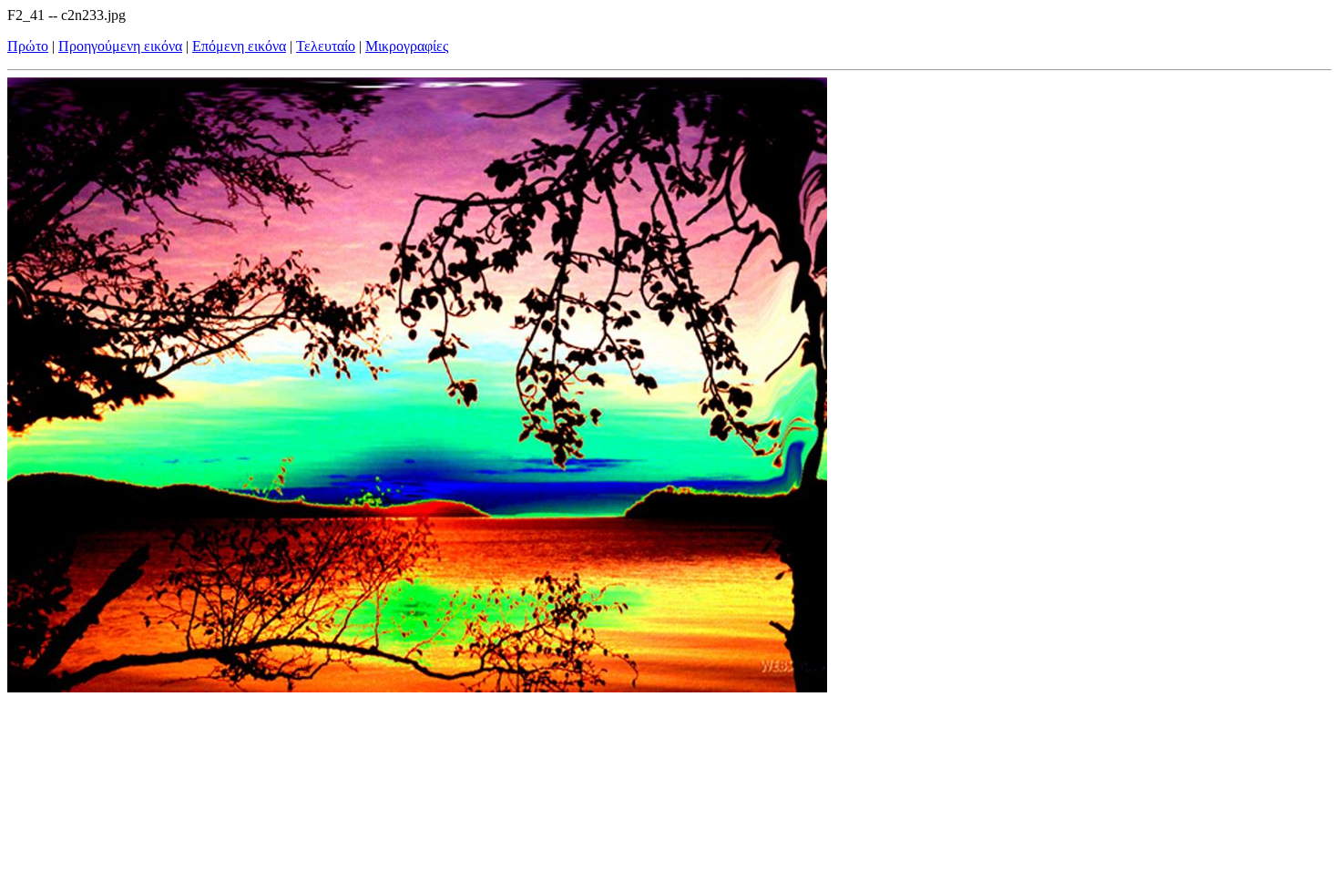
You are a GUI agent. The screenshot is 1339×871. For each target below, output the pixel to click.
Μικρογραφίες (406, 46)
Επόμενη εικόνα (239, 46)
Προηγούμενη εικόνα (120, 46)
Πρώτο (27, 46)
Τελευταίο (325, 46)
